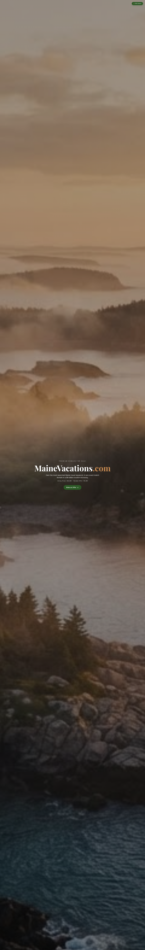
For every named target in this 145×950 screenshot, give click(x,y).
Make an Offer (71, 487)
